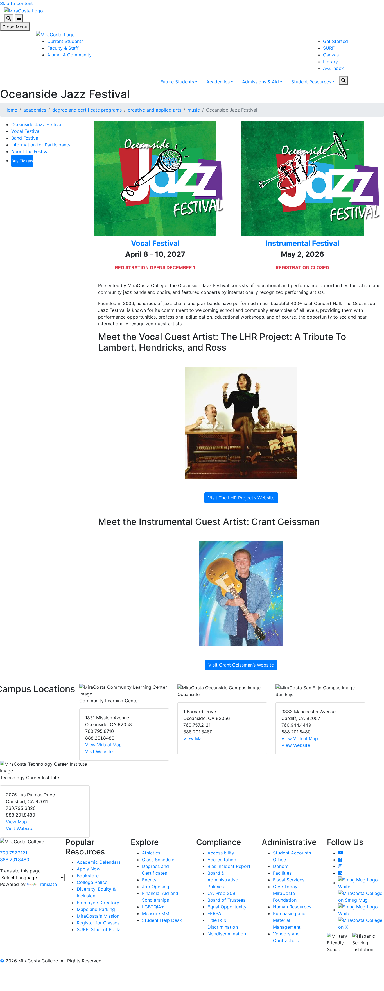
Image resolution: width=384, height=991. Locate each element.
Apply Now (88, 869)
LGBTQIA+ (153, 907)
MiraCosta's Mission (98, 916)
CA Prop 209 (221, 893)
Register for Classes (98, 923)
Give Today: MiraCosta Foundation (286, 893)
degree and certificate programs (87, 110)
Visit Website (99, 751)
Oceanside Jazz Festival (36, 124)
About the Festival (30, 151)
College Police (92, 882)
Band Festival (25, 138)
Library (330, 61)
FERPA (214, 913)
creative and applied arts (154, 110)
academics (34, 110)
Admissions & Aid (260, 82)
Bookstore (88, 875)
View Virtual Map (103, 744)
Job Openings (156, 886)
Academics (218, 82)
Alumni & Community (69, 55)
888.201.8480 (14, 859)
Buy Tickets (22, 160)
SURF (329, 48)
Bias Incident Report (228, 866)
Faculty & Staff (63, 48)
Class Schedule (158, 859)
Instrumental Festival (302, 243)
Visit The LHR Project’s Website (241, 498)
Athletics (151, 853)
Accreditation (221, 859)
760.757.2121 (13, 853)
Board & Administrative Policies (222, 879)
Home (10, 110)
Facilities (282, 873)
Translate (47, 884)
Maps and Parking (96, 909)
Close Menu (14, 26)
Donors (280, 866)
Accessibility (220, 853)
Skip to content (16, 3)
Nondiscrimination (226, 934)
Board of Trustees (226, 900)
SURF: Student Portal (99, 929)
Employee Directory (98, 902)
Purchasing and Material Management (289, 920)
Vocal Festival (25, 131)
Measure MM (155, 913)
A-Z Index (333, 68)
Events (149, 880)
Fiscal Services (288, 880)
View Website (295, 745)
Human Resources (292, 907)
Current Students (65, 41)
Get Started (335, 41)
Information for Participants (40, 144)
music (194, 110)
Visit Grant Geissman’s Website (241, 665)
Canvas (331, 55)
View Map (193, 738)
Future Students (177, 82)
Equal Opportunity (227, 907)
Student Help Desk (162, 920)
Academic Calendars (99, 862)
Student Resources (311, 82)
